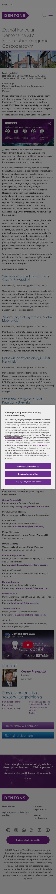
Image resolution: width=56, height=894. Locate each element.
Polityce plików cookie (13, 438)
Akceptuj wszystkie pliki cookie (28, 482)
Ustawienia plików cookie (28, 466)
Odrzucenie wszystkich (28, 474)
